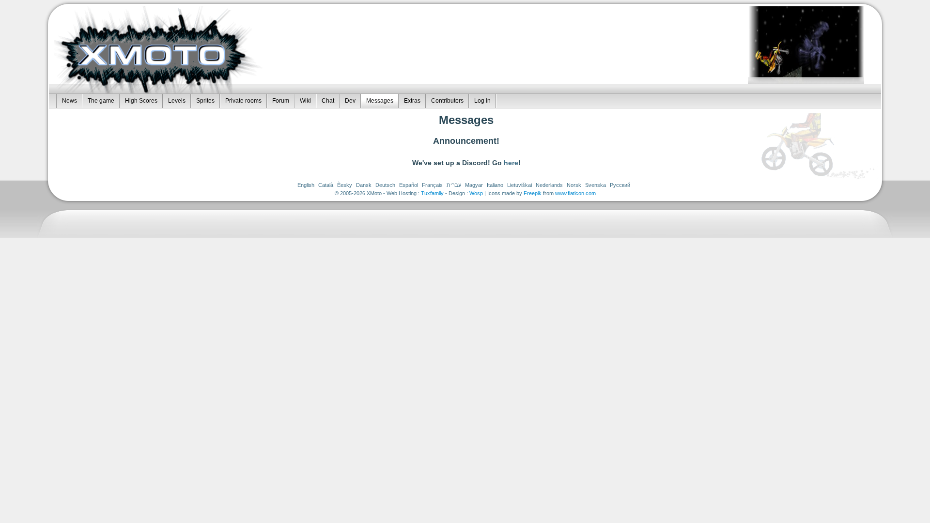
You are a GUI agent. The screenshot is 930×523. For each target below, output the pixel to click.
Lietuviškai (519, 185)
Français (432, 185)
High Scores (141, 100)
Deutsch (385, 185)
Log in (482, 100)
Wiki (305, 100)
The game (101, 100)
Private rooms (243, 100)
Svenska (595, 185)
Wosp (476, 193)
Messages (379, 100)
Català (325, 185)
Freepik (533, 193)
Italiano (495, 185)
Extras (412, 100)
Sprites (205, 100)
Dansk (364, 185)
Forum (280, 100)
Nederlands (549, 185)
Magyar (474, 185)
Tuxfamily (432, 193)
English (305, 185)
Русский (620, 185)
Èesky (344, 185)
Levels (177, 100)
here (511, 163)
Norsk (574, 185)
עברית (454, 185)
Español (408, 185)
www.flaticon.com (575, 193)
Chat (328, 100)
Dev (350, 100)
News (69, 100)
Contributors (447, 100)
